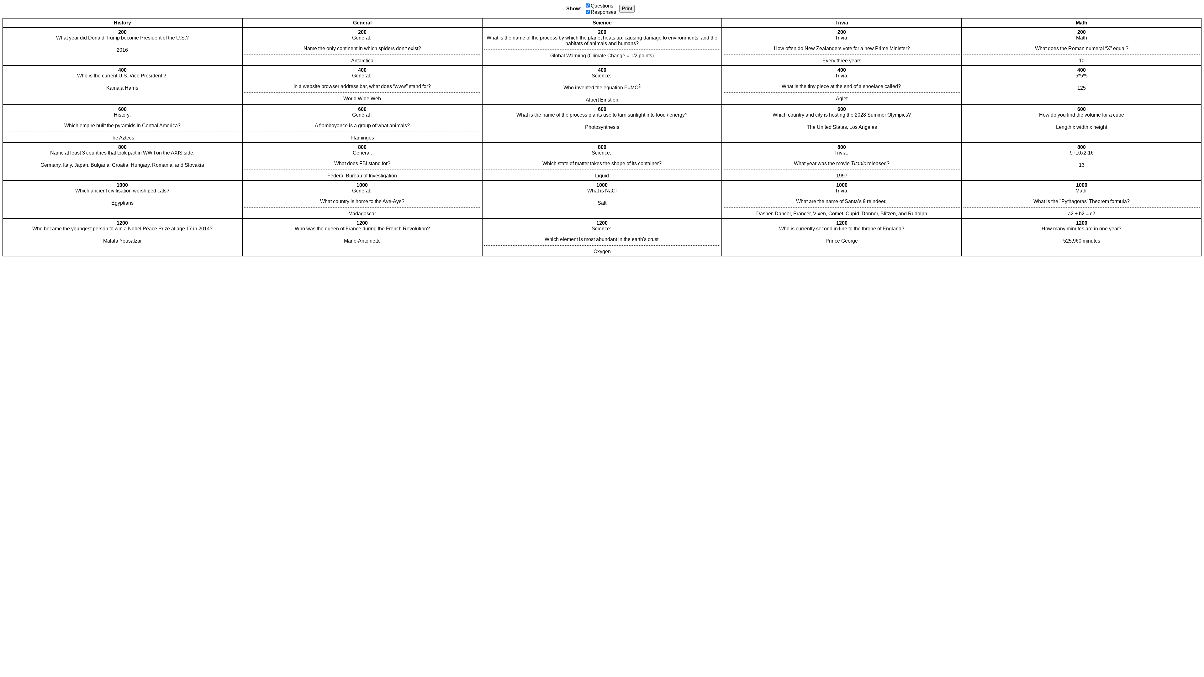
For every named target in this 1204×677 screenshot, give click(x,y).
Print (627, 8)
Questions (602, 5)
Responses (603, 12)
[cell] (122, 47)
